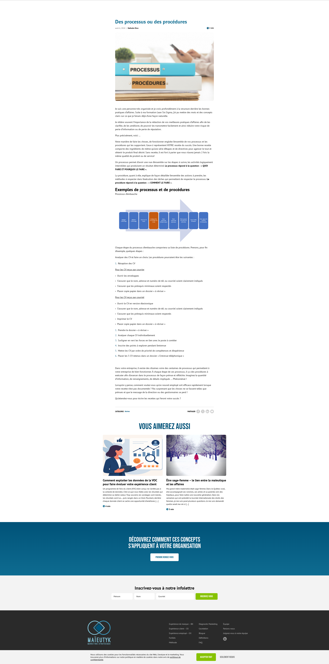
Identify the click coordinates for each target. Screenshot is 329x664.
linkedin (225, 639)
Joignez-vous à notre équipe (235, 633)
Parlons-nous (229, 628)
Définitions (203, 638)
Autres (127, 411)
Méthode (173, 642)
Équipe (226, 624)
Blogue (202, 633)
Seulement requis (227, 657)
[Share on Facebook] (198, 411)
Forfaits (172, 638)
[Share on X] (203, 411)
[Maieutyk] (99, 632)
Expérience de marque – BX (181, 624)
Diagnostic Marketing (208, 624)
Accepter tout (206, 657)
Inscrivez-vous (206, 596)
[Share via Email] (212, 411)
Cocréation (203, 628)
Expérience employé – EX (180, 633)
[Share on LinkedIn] (207, 411)
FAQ (200, 642)
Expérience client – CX (179, 628)
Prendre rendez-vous (164, 557)
